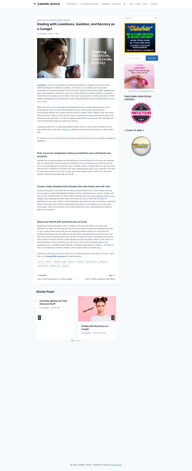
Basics (45, 20)
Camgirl (80, 262)
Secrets (65, 266)
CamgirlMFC (43, 34)
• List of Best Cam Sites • (89, 4)
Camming (41, 85)
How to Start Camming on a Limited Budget (54, 277)
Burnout (71, 262)
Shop (131, 4)
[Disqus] (76, 373)
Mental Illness (55, 266)
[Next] (112, 317)
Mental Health (43, 266)
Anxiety (49, 262)
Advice (138, 4)
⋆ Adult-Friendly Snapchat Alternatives (99, 277)
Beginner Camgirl (55, 20)
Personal (66, 20)
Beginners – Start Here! (111, 4)
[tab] (72, 340)
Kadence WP (116, 465)
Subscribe (152, 58)
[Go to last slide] (39, 317)
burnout (66, 129)
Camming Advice (91, 262)
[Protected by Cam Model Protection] (141, 113)
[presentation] (97, 308)
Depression (104, 262)
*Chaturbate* (71, 4)
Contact (154, 4)
